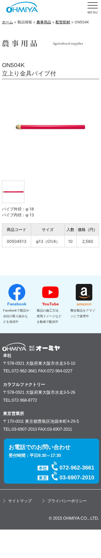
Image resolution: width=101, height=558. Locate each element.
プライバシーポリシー (67, 501)
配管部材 (63, 22)
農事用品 (43, 22)
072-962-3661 (76, 467)
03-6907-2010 (76, 477)
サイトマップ (20, 501)
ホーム (7, 22)
